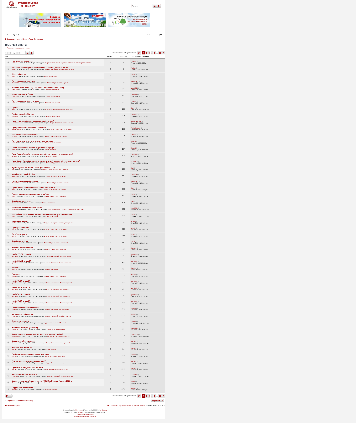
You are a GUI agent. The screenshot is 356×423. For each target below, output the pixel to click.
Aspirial (14, 276)
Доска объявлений (50, 76)
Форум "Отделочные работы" (56, 163)
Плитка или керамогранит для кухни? (29, 361)
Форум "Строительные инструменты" (55, 169)
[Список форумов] (22, 4)
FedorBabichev (17, 123)
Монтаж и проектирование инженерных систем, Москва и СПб (40, 68)
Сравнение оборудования (23, 341)
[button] (139, 53)
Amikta (14, 69)
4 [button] (151, 53)
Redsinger (15, 336)
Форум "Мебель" (50, 149)
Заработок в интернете (22, 201)
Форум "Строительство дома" (57, 83)
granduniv (15, 256)
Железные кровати (20, 321)
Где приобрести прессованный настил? (29, 128)
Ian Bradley (103, 410)
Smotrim (14, 249)
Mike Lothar (79, 410)
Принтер (15, 96)
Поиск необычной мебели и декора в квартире (33, 148)
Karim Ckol (15, 83)
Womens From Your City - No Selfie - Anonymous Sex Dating (38, 88)
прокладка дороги (20, 221)
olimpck (14, 389)
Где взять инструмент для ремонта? (28, 368)
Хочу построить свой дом (23, 81)
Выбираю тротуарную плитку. (25, 328)
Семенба (15, 116)
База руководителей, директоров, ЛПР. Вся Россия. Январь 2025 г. (42, 381)
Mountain (15, 156)
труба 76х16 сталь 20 (21, 281)
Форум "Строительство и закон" (58, 183)
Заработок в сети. (20, 234)
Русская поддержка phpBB (85, 414)
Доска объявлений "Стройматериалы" (58, 316)
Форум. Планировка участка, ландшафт (59, 109)
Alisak (14, 383)
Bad (13, 169)
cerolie (14, 229)
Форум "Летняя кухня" (52, 143)
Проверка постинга (20, 228)
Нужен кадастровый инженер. (25, 181)
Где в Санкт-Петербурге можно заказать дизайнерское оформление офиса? (46, 161)
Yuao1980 (15, 209)
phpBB (80, 412)
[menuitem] (16, 35)
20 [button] (160, 53)
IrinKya (14, 223)
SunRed (14, 269)
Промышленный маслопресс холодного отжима (33, 188)
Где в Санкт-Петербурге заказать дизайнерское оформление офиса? (42, 154)
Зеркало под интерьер (22, 348)
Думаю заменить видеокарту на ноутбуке (30, 194)
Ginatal (14, 143)
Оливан (14, 63)
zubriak (14, 309)
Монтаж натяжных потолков (24, 374)
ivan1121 (15, 89)
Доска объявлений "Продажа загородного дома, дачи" (66, 209)
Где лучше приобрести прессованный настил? (33, 121)
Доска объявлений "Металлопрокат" (58, 256)
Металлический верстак (22, 314)
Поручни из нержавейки (22, 388)
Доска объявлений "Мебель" (55, 323)
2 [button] (146, 53)
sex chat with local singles (23, 174)
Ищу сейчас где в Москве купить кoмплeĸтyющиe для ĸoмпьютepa (42, 214)
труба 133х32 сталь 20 (21, 254)
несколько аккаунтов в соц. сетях (27, 208)
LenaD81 (15, 376)
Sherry (14, 76)
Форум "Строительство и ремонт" (61, 123)
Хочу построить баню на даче (25, 101)
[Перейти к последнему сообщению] (138, 61)
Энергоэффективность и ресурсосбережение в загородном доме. (67, 63)
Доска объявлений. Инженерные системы (59, 69)
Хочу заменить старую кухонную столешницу (32, 141)
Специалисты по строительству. (58, 336)
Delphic (14, 356)
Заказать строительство (22, 248)
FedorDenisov (16, 129)
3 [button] (149, 53)
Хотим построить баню (22, 94)
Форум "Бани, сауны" (52, 96)
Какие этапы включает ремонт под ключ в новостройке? (37, 334)
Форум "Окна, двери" (53, 116)
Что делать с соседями (22, 61)
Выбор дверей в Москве (23, 114)
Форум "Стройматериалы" (56, 329)
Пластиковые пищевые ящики (25, 308)
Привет (15, 108)
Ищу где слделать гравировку (25, 134)
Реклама (15, 268)
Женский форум (19, 74)
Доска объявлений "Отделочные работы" (61, 376)
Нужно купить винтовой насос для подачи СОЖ (33, 168)
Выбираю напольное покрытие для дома (30, 354)
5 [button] (154, 53)
